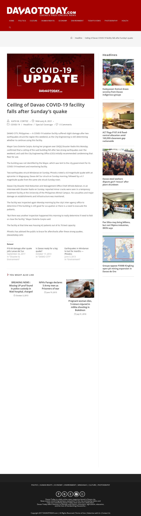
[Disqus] (50, 353)
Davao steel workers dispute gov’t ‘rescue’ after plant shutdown (116, 181)
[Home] (71, 38)
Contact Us (106, 513)
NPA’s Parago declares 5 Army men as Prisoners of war (50, 285)
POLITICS (34, 485)
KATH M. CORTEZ (19, 121)
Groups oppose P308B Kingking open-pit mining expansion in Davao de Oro (118, 268)
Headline (27, 124)
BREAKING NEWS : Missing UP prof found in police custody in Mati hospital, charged (21, 287)
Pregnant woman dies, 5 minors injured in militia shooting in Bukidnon (80, 305)
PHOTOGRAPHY (104, 485)
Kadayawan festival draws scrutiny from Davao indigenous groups (115, 92)
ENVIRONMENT (70, 485)
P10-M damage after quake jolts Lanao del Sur (19, 249)
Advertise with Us (94, 513)
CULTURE (92, 485)
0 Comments (65, 124)
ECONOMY (58, 485)
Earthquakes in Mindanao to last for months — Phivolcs (76, 251)
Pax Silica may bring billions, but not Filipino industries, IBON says (116, 225)
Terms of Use (80, 513)
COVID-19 (15, 124)
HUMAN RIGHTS (46, 485)
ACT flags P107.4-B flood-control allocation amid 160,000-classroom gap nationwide (115, 136)
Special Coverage (44, 124)
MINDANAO (82, 485)
